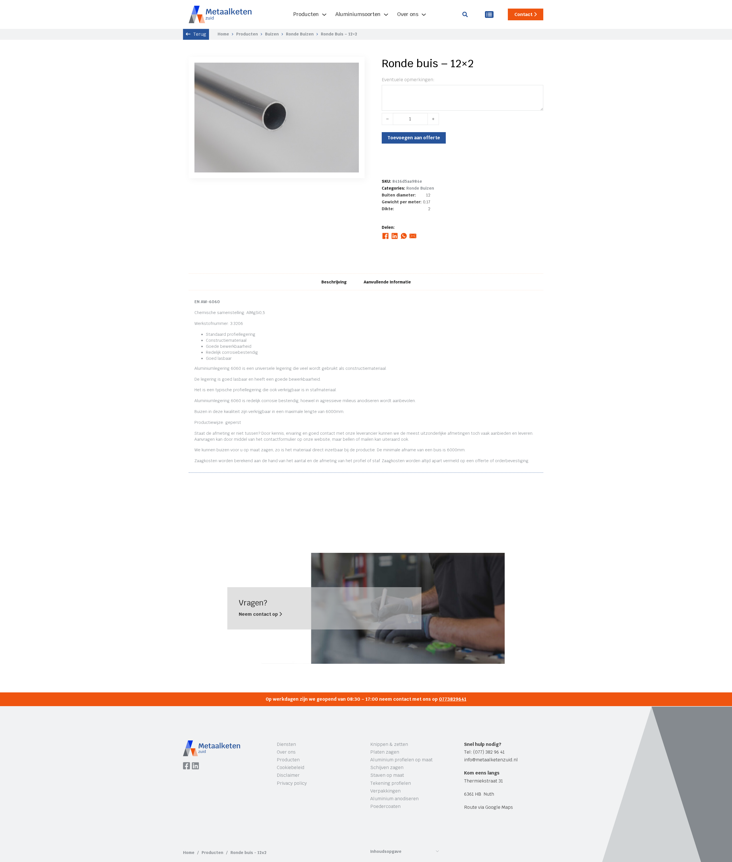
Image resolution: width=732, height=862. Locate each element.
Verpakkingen (385, 791)
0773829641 (452, 699)
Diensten (286, 744)
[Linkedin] (195, 766)
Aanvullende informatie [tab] (387, 282)
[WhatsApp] (404, 236)
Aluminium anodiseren (394, 799)
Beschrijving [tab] (334, 282)
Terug (199, 34)
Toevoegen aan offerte (413, 138)
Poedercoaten (385, 806)
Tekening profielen (390, 783)
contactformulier (280, 439)
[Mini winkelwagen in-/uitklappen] (489, 14)
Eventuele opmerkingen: (408, 80)
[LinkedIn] (395, 236)
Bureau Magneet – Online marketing (269, 831)
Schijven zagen (386, 767)
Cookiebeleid (290, 767)
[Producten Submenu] (324, 14)
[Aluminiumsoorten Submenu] (386, 14)
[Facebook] (385, 236)
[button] (351, 70)
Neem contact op (259, 614)
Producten (306, 14)
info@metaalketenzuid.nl (491, 760)
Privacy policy (292, 783)
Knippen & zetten (389, 744)
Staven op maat (387, 775)
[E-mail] (413, 236)
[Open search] (465, 14)
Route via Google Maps (488, 807)
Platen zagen (384, 752)
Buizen (272, 34)
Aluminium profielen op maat (401, 760)
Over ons (407, 14)
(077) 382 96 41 (489, 752)
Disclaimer (288, 775)
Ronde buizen (300, 34)
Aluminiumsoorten (358, 14)
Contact (523, 14)
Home (223, 34)
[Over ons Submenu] (423, 14)
